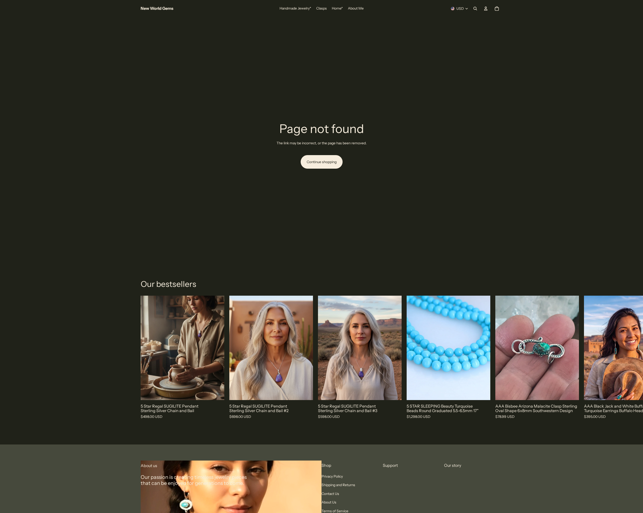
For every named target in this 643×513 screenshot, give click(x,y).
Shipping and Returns (338, 485)
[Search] (475, 8)
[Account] (485, 8)
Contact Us (330, 493)
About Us (329, 502)
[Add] (216, 392)
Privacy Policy (332, 476)
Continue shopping (322, 162)
